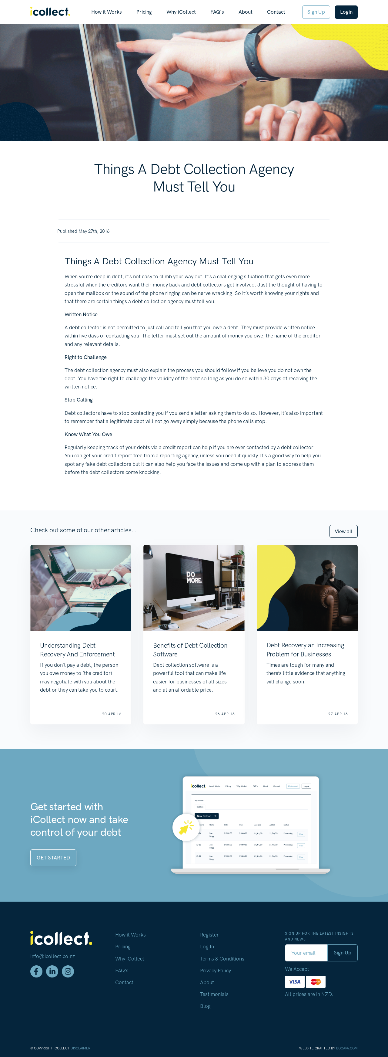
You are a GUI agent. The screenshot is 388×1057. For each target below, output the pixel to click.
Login (346, 12)
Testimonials (214, 994)
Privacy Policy (215, 970)
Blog (205, 1006)
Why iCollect (181, 12)
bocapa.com (347, 1048)
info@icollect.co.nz (52, 956)
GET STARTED (53, 858)
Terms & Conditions (222, 959)
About (246, 12)
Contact (276, 12)
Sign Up (316, 12)
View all (344, 531)
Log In (207, 947)
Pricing (144, 12)
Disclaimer (80, 1048)
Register (209, 935)
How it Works (106, 12)
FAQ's (217, 12)
